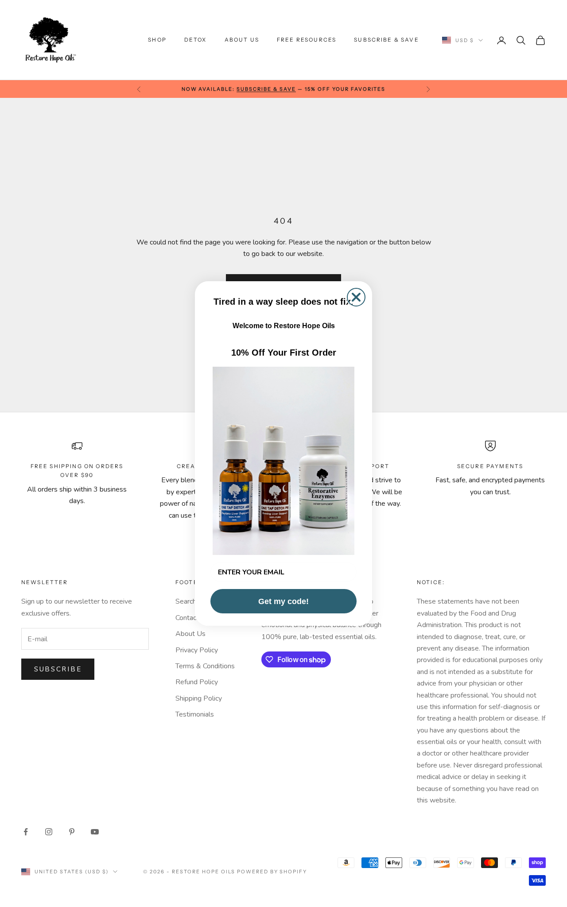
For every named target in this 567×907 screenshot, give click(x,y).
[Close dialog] (356, 297)
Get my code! (283, 601)
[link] (283, 461)
